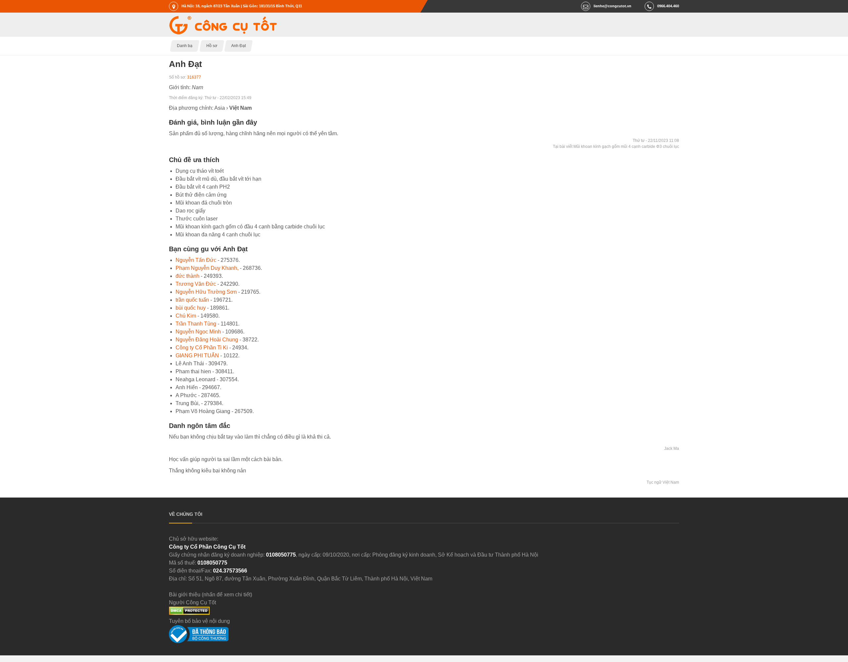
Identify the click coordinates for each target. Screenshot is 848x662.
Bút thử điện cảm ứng (201, 195)
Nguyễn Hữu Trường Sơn (206, 292)
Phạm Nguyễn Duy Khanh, (207, 268)
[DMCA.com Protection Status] (189, 613)
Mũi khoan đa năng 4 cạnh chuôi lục (218, 234)
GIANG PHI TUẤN (197, 355)
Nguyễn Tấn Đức (196, 260)
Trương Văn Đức (196, 284)
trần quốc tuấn (192, 300)
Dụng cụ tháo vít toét (200, 171)
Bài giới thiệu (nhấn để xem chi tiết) (210, 594)
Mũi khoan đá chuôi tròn (204, 203)
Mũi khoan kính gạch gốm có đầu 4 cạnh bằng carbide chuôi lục (250, 226)
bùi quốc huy (191, 308)
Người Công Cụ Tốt (192, 602)
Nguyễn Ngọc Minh (198, 331)
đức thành (187, 276)
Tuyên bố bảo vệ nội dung (199, 621)
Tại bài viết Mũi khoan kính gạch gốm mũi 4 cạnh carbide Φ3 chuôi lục (616, 146)
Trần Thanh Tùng (196, 324)
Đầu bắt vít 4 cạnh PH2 (203, 187)
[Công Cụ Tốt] (223, 32)
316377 (194, 77)
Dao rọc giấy (190, 210)
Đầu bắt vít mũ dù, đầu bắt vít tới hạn (218, 179)
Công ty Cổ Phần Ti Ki (202, 347)
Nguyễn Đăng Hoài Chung (207, 339)
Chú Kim (186, 316)
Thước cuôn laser (197, 218)
